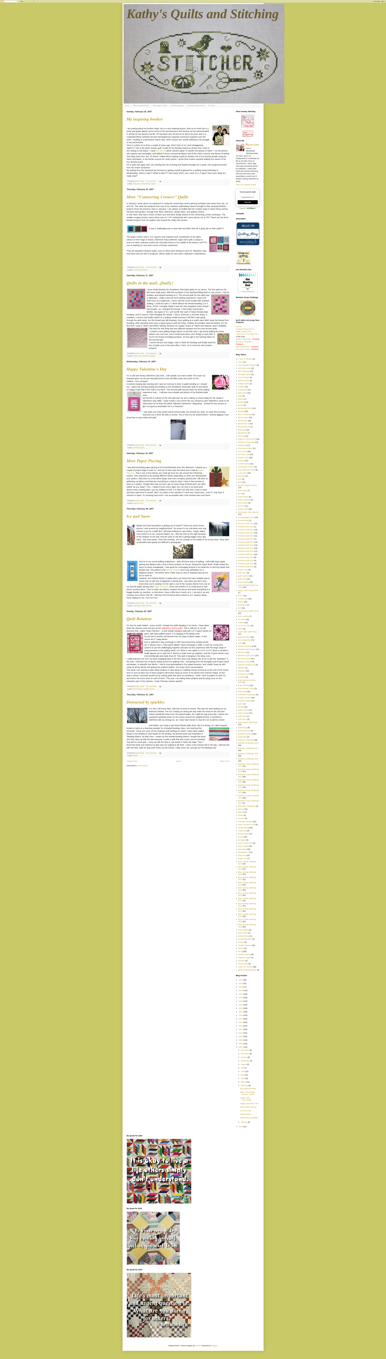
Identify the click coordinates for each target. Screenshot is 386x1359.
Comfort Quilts (244, 464)
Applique (241, 387)
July (242, 1068)
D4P (240, 479)
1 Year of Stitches (245, 359)
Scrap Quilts (243, 828)
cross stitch (242, 473)
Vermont (241, 961)
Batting (241, 399)
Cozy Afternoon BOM (246, 470)
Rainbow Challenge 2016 (248, 759)
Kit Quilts (241, 619)
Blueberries (242, 433)
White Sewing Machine (247, 970)
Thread (241, 942)
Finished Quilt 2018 (246, 545)
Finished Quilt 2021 (246, 554)
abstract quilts (243, 381)
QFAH (240, 704)
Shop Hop (242, 855)
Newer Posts (132, 761)
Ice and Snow (138, 516)
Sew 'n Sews (243, 846)
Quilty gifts (242, 737)
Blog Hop (241, 430)
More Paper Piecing (144, 461)
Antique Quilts (243, 384)
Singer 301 (242, 858)
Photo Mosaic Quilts (148, 184)
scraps (240, 837)
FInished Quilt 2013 (246, 530)
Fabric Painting (244, 500)
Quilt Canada (243, 713)
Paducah (241, 677)
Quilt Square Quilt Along (247, 722)
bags (240, 396)
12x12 (240, 362)
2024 (241, 987)
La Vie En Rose (244, 626)
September (245, 1061)
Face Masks (243, 503)
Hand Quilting (243, 582)
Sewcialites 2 (243, 852)
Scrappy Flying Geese (245, 329)
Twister (241, 948)
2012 (241, 1029)
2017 (241, 1012)
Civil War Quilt (243, 454)
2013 (241, 1026)
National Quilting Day (246, 665)
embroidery (242, 491)
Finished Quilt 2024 (246, 564)
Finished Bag (243, 520)
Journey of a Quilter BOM (248, 611)
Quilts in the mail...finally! (150, 283)
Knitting (241, 623)
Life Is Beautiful (244, 640)
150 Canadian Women (247, 365)
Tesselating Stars (245, 939)
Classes (241, 461)
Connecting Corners (140, 270)
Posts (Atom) (143, 766)
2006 (241, 1127)
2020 (241, 1001)
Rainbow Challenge (246, 740)
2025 (241, 983)
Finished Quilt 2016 (246, 539)
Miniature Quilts (244, 659)
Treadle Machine (244, 945)
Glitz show (242, 573)
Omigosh (241, 671)
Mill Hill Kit (242, 652)
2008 (241, 1044)
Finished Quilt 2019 (246, 548)
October (244, 1057)
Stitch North (242, 933)
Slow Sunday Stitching (141, 105)
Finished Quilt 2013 (246, 527)
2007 (241, 1047)
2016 (241, 1015)
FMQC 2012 (243, 570)
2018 (241, 1008)
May (243, 1075)
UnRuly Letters (244, 954)
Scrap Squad (243, 834)
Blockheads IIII (244, 427)
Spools (238, 326)
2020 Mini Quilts (244, 368)
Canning (241, 436)
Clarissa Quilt (243, 458)
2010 (241, 1036)
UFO (240, 951)
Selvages (241, 840)
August (244, 1064)
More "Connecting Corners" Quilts (157, 197)
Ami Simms (161, 151)
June (243, 1071)
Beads (135, 755)
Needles (241, 668)
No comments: (151, 181)
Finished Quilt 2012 (246, 524)
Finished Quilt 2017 (246, 542)
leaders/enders (244, 637)
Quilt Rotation (139, 619)
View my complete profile (246, 185)
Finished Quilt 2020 (246, 551)
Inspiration (136, 184)
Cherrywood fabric (245, 448)
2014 (241, 1022)
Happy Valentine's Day (147, 369)
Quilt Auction (243, 710)
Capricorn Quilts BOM (247, 439)
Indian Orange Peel (243, 332)
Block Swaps (137, 689)
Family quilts (137, 356)
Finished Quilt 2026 (246, 567)
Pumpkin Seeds (244, 701)
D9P (240, 482)
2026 (241, 980)
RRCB (240, 812)
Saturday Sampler (245, 822)
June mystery (243, 616)
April (243, 1078)
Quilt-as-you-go (244, 731)
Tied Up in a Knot (243, 349)
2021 (241, 998)
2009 (241, 1040)
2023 (241, 991)
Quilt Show (242, 719)
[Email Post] (159, 181)
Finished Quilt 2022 (246, 557)
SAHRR (241, 818)
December (245, 1050)
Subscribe (247, 202)
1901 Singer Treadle (159, 105)
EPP (240, 494)
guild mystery (243, 576)
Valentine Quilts (138, 448)
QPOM (241, 707)
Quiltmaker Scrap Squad (196, 105)
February (244, 1085)
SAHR (240, 815)
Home (127, 105)
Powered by (243, 208)
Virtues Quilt (243, 964)
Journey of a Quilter (244, 342)
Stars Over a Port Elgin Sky (247, 334)
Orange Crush (243, 674)
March (243, 1082)
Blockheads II (243, 424)
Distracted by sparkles (146, 702)
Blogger (214, 1346)
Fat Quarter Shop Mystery (248, 512)
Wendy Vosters (173, 570)
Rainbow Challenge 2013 (248, 743)
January (244, 1122)
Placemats (242, 692)
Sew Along (242, 849)
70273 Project (243, 377)
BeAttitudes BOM (245, 408)
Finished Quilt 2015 (246, 536)
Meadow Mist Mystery (247, 649)
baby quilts (242, 393)
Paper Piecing (138, 503)
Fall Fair (241, 506)
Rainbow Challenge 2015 (248, 754)
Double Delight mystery (247, 485)
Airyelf (197, 1346)
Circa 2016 (242, 451)
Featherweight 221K (246, 517)
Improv (241, 602)
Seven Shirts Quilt (245, 843)
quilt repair (242, 716)
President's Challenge (247, 695)
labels (240, 629)
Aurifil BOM (242, 390)
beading (241, 402)
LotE (240, 643)
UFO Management (177, 105)
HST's (240, 596)
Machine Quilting (149, 356)
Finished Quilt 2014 (246, 533)
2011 (241, 1033)
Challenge (242, 445)
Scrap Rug (242, 831)
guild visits (242, 579)
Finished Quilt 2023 (246, 561)
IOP (239, 608)
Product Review (244, 698)
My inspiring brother (145, 119)
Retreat (241, 809)
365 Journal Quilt (242, 347)
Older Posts (224, 761)
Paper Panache (161, 586)
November (245, 1054)
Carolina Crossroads (246, 442)
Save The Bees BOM (246, 825)
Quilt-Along (242, 728)
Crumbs (241, 476)
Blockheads (242, 421)
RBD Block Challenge (246, 806)
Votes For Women (245, 967)
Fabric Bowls (243, 497)
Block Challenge (244, 414)
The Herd (211, 105)
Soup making (243, 930)
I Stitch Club (243, 599)
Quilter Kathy (253, 145)
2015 (241, 1019)
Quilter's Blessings (243, 339)
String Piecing (243, 936)
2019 (241, 1005)
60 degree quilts (244, 374)
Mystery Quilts (243, 662)
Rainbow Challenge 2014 (248, 748)
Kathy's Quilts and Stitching (203, 14)
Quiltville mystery (245, 734)
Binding (241, 411)
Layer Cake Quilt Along (247, 632)
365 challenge (243, 371)
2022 (241, 994)
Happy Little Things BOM (248, 590)
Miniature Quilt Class (246, 655)
